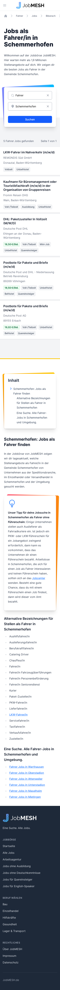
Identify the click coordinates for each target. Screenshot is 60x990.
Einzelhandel (10, 911)
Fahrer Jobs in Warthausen (26, 766)
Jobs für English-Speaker (18, 886)
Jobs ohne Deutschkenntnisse (21, 872)
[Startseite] (5, 16)
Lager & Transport (14, 931)
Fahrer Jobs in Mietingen (25, 797)
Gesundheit (10, 924)
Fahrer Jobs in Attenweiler (25, 778)
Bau (5, 904)
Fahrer (19, 15)
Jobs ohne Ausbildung (17, 866)
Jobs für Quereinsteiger (17, 879)
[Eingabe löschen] (48, 95)
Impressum (9, 955)
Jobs (34, 15)
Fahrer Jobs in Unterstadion (27, 784)
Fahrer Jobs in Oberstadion (26, 772)
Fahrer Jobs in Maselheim (25, 791)
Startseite (9, 846)
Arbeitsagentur (12, 859)
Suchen (30, 119)
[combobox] (30, 106)
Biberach (51, 15)
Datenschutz (10, 962)
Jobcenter (38, 578)
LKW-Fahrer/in (18, 714)
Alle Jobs (8, 852)
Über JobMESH (12, 949)
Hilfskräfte (9, 917)
